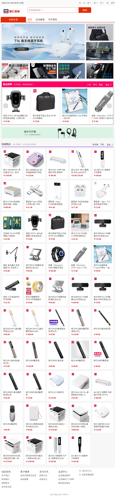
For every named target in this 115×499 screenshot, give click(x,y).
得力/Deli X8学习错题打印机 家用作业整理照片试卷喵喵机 (57, 172)
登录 (16, 3)
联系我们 (5, 479)
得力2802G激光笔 (56, 361)
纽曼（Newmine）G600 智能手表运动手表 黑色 (56, 267)
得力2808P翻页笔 (101, 361)
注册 (21, 3)
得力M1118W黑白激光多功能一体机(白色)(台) (79, 426)
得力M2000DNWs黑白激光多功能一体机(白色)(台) (12, 458)
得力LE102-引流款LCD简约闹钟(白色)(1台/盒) (79, 235)
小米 (89, 85)
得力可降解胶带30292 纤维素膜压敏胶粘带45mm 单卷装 (34, 299)
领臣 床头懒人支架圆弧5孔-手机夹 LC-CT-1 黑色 (11, 267)
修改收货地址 (64, 483)
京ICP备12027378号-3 (59, 495)
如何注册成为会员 (28, 475)
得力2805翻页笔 (10, 424)
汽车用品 (52, 19)
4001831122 (87, 471)
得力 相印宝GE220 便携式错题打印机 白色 (102, 426)
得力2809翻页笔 (33, 361)
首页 (30, 19)
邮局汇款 (43, 475)
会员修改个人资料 (66, 479)
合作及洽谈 (6, 487)
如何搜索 (24, 479)
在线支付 (43, 479)
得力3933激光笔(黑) (102, 329)
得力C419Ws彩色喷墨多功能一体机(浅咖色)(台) (11, 204)
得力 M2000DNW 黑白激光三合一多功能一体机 (12, 172)
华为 (95, 85)
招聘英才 (5, 483)
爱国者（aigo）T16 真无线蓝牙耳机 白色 (102, 204)
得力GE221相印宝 (56, 392)
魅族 (101, 85)
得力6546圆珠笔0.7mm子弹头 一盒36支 (103, 267)
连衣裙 (95, 145)
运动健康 (40, 19)
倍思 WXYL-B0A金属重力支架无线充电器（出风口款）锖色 (15, 118)
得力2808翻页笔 (78, 361)
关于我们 (5, 475)
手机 (102, 145)
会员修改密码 (64, 475)
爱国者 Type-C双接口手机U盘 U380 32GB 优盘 (34, 204)
